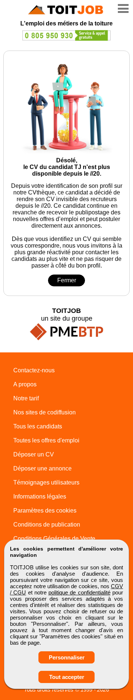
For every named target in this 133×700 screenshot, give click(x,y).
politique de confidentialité (79, 592)
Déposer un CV (33, 454)
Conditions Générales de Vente (54, 538)
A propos (25, 384)
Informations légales (39, 496)
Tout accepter (66, 677)
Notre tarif (26, 398)
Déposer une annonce (42, 468)
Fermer (66, 280)
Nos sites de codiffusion (44, 412)
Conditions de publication (46, 524)
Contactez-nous (34, 370)
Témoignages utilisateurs (46, 482)
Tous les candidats (37, 426)
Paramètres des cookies (44, 510)
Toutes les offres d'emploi (46, 440)
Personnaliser (67, 657)
